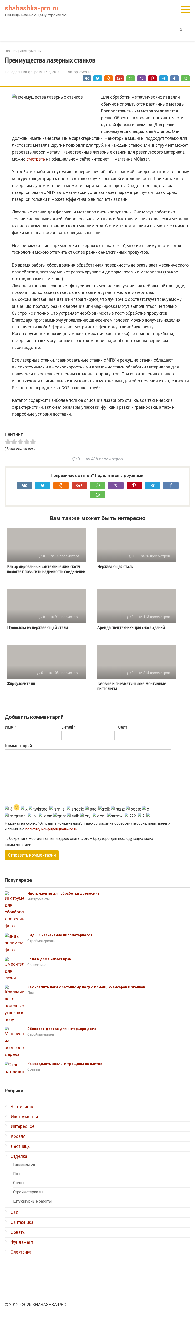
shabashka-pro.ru (31, 8)
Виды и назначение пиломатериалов (60, 935)
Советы (33, 1069)
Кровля (18, 1136)
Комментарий (18, 745)
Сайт (122, 727)
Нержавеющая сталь (115, 566)
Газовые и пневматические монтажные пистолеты (132, 686)
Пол (30, 993)
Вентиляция (22, 1106)
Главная (11, 51)
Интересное (22, 1126)
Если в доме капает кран (49, 959)
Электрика (21, 1252)
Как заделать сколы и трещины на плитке (64, 1064)
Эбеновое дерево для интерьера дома (61, 1029)
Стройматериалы (41, 941)
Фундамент (22, 1242)
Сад (15, 1212)
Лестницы (21, 1146)
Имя (10, 727)
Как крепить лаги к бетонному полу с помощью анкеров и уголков (86, 987)
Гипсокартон (24, 1164)
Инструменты (30, 51)
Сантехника (36, 965)
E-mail (68, 727)
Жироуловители (21, 683)
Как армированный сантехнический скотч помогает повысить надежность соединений (46, 569)
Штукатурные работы (32, 1201)
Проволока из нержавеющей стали (37, 627)
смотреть (35, 158)
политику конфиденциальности (51, 829)
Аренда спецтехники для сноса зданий (131, 627)
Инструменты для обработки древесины (63, 893)
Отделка (19, 1156)
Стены (18, 1182)
